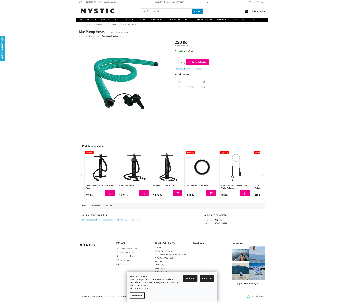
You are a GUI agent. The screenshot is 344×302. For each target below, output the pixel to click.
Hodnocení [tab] (96, 205)
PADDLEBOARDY (161, 271)
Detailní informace (182, 74)
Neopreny (159, 261)
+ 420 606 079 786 (127, 252)
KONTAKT (158, 2)
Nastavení (137, 295)
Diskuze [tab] (109, 205)
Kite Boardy (159, 265)
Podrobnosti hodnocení (111, 36)
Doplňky (218, 220)
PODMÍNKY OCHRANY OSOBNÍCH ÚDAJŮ (170, 254)
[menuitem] (87, 20)
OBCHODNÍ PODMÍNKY (175, 2)
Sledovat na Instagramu (250, 283)
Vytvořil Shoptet (258, 296)
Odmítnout (190, 278)
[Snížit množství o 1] (184, 63)
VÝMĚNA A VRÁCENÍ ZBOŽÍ (165, 258)
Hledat (197, 11)
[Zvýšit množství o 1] (184, 60)
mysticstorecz (126, 260)
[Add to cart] (110, 193)
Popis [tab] (84, 205)
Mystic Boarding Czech (129, 256)
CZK (250, 2)
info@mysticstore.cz (128, 248)
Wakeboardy (160, 268)
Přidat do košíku (199, 62)
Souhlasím (207, 278)
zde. (147, 288)
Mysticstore (125, 264)
